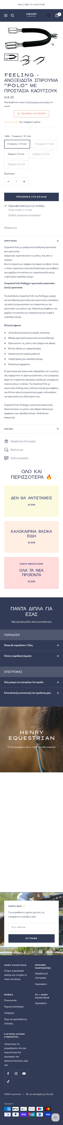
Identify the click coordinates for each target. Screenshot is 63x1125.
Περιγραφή (10, 240)
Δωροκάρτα (41, 984)
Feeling (8, 428)
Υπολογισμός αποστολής (37, 102)
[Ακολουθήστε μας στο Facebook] (8, 1074)
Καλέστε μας (16, 449)
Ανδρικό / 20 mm (41, 154)
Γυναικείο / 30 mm (44, 144)
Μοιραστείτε (10, 227)
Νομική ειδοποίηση (13, 1006)
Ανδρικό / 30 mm (16, 164)
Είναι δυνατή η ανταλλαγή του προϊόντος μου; (27, 693)
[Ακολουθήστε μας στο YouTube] (24, 1074)
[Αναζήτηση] (12, 15)
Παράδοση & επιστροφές (41, 975)
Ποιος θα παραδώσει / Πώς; (18, 645)
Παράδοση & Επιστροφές (23, 441)
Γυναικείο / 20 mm (17, 144)
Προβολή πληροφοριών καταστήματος (24, 215)
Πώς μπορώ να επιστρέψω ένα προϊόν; (24, 682)
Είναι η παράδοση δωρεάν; (18, 656)
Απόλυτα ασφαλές (19, 458)
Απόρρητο (9, 1013)
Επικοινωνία (10, 1000)
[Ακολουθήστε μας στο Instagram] (16, 1074)
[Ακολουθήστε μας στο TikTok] (8, 1081)
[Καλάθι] (57, 15)
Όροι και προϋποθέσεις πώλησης (15, 1021)
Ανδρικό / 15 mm (16, 154)
